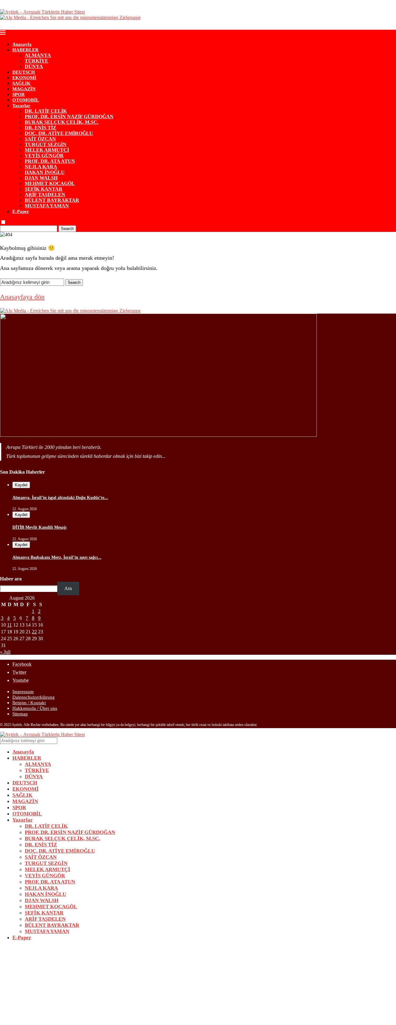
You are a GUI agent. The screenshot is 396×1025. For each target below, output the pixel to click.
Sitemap (20, 713)
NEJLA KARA (41, 166)
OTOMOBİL (25, 100)
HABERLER (25, 49)
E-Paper (20, 211)
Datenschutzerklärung (33, 697)
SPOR (18, 94)
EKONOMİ (24, 77)
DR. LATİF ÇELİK (46, 111)
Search (67, 228)
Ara (68, 588)
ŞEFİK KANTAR (43, 189)
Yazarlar (21, 105)
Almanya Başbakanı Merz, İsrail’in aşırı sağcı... (56, 557)
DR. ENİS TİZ (40, 127)
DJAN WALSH (41, 177)
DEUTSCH (23, 72)
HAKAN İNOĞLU (45, 172)
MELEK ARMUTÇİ (47, 150)
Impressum (23, 691)
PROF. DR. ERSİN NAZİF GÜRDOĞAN (69, 116)
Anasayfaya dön (22, 297)
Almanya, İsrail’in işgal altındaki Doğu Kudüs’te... (60, 497)
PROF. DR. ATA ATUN (50, 161)
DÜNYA (34, 66)
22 (34, 631)
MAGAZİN (24, 88)
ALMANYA (38, 55)
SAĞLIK (21, 83)
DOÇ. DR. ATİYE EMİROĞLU (59, 133)
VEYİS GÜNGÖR (44, 155)
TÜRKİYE (36, 60)
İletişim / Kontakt (29, 702)
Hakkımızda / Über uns (34, 708)
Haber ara (11, 578)
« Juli (5, 651)
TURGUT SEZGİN (46, 144)
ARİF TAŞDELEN (45, 194)
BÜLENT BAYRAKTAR (52, 200)
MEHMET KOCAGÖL (50, 183)
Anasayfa (22, 44)
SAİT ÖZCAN (40, 138)
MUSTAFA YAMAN (47, 205)
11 (9, 625)
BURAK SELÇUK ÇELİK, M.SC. (61, 122)
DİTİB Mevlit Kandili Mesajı (39, 527)
